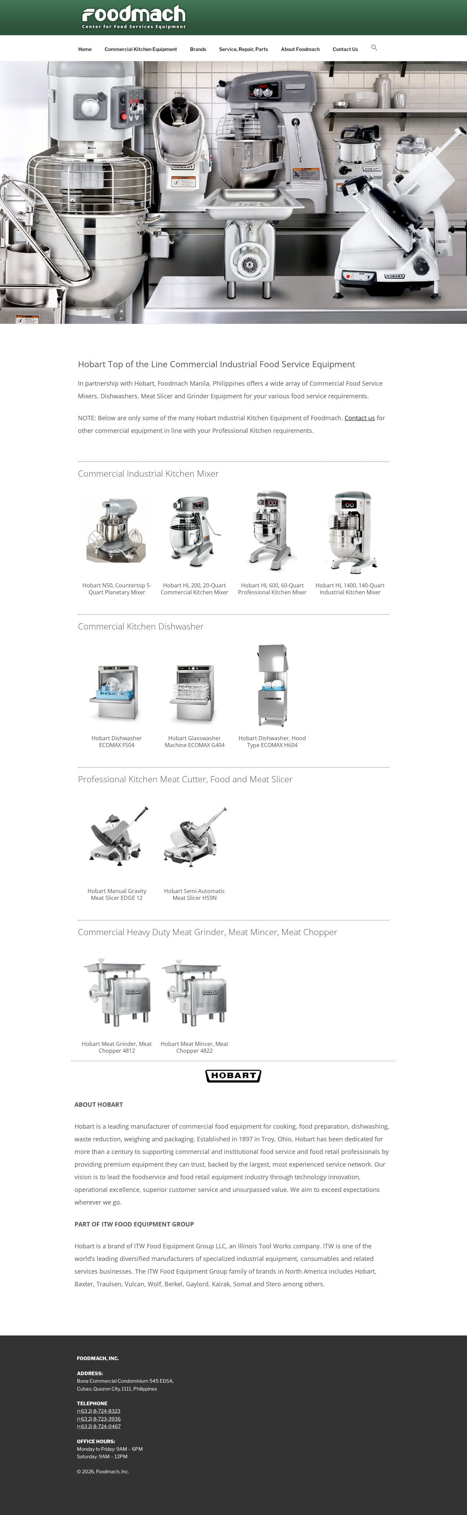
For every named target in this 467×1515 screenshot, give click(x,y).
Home (85, 49)
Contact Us (345, 49)
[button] (374, 47)
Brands (198, 49)
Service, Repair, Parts (243, 49)
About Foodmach (300, 49)
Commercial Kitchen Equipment (141, 49)
